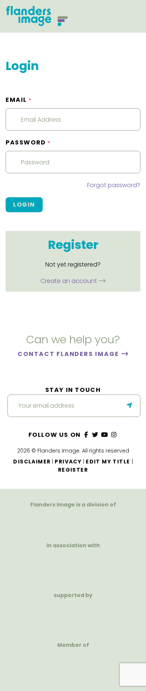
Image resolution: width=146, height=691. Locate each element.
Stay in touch (73, 390)
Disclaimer (32, 461)
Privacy (68, 461)
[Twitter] (95, 434)
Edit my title (108, 461)
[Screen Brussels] (98, 616)
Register (73, 470)
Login (24, 204)
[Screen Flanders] (72, 567)
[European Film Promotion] (72, 666)
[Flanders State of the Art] (47, 616)
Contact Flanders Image (69, 354)
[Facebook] (86, 434)
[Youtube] (105, 434)
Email (19, 99)
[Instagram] (114, 434)
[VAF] (73, 521)
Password (28, 142)
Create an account (69, 281)
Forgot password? (113, 185)
